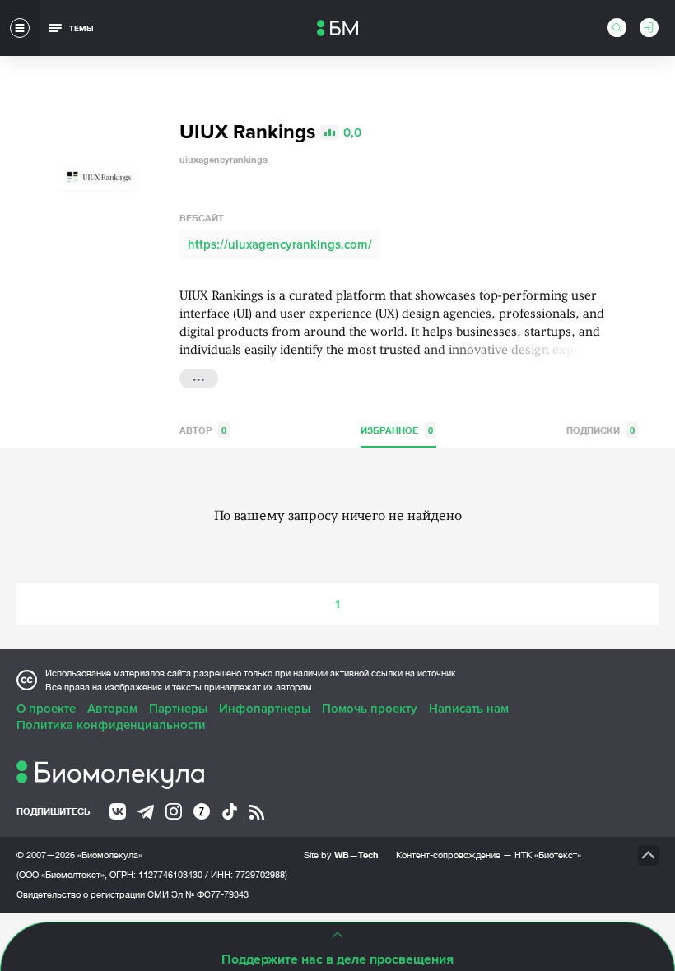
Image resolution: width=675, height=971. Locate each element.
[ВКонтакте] (117, 811)
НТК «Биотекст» (547, 855)
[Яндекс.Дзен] (201, 811)
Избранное (397, 430)
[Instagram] (173, 811)
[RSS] (256, 812)
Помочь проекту (369, 708)
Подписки (600, 430)
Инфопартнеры (264, 708)
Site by (341, 854)
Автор (202, 430)
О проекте (46, 708)
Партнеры (178, 708)
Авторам (112, 708)
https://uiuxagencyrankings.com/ (280, 244)
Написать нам (469, 708)
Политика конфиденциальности (111, 725)
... (199, 377)
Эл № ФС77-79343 (210, 894)
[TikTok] (229, 811)
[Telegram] (145, 812)
